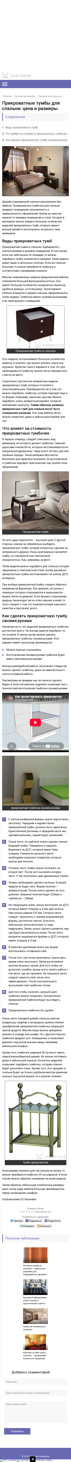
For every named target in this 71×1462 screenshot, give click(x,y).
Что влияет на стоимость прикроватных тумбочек (34, 133)
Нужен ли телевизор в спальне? (34, 1328)
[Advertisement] (35, 35)
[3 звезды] (27, 1212)
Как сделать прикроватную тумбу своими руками (34, 140)
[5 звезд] (32, 1212)
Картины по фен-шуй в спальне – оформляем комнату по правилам (34, 1355)
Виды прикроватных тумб (20, 127)
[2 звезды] (24, 1212)
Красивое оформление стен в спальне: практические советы (35, 1300)
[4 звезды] (29, 1212)
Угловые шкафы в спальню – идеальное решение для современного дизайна (35, 1270)
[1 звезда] (21, 1212)
